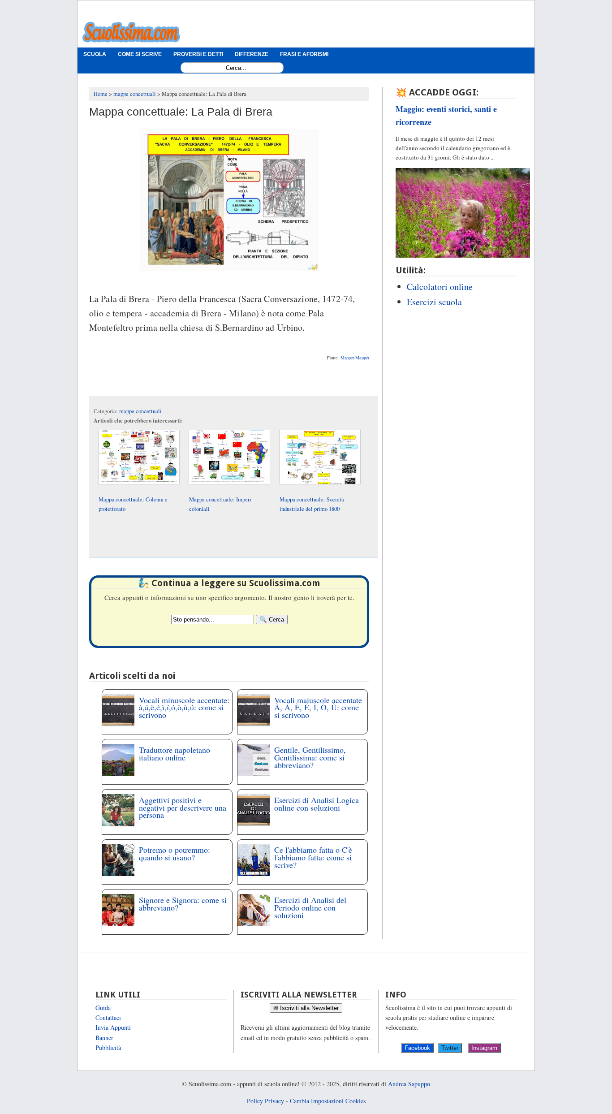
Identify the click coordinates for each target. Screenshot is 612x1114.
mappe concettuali (140, 411)
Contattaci (108, 1017)
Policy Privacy (265, 1101)
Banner (104, 1037)
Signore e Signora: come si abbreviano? (183, 903)
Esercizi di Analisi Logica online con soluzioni (316, 803)
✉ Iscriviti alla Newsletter (306, 1008)
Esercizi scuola (434, 302)
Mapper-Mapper (354, 357)
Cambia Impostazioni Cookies (328, 1101)
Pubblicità (108, 1047)
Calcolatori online (440, 287)
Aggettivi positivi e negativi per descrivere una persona (182, 807)
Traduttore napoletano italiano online (174, 753)
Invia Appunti (113, 1027)
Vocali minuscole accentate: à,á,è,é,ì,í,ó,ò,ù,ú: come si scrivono (184, 708)
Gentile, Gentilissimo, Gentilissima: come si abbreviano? (310, 757)
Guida (103, 1007)
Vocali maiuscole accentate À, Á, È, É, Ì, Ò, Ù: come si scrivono (318, 708)
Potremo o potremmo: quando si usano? (174, 853)
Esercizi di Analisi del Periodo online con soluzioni (310, 907)
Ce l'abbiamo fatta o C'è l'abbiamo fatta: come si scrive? (313, 857)
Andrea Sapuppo (409, 1083)
